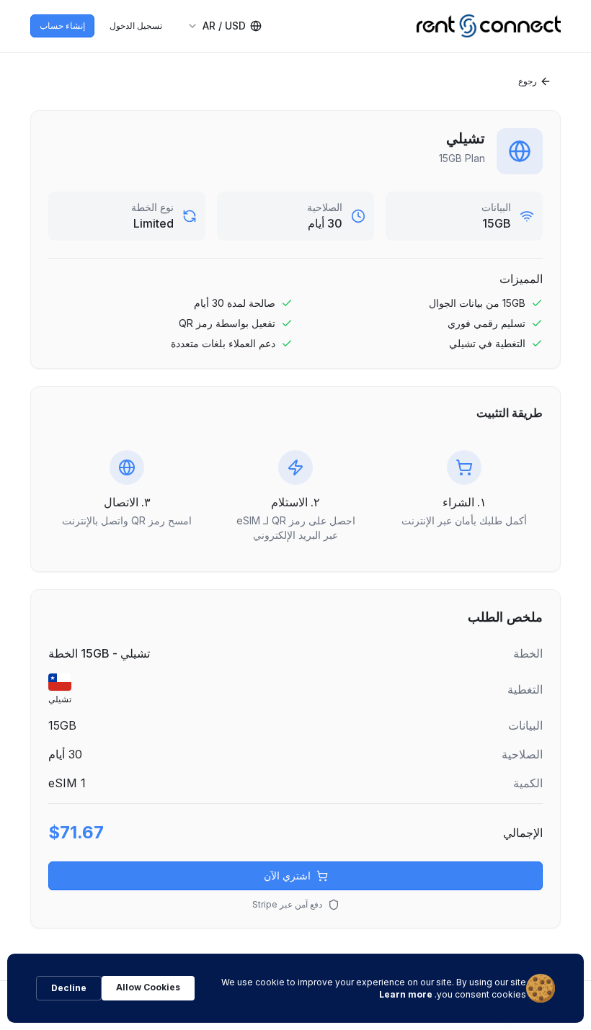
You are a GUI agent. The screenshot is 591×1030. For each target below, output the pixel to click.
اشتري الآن (287, 875)
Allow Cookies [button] (148, 987)
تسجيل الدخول (136, 25)
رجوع (527, 81)
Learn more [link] (405, 994)
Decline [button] (68, 987)
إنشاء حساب (62, 25)
